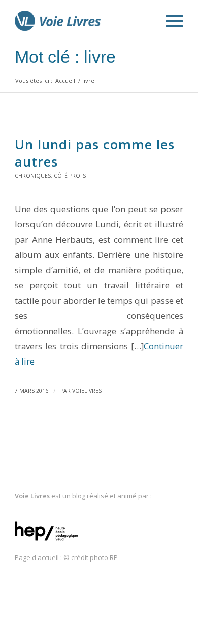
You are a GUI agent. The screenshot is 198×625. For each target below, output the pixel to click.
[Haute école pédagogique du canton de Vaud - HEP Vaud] (46, 541)
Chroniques (33, 175)
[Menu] (169, 21)
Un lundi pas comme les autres (95, 153)
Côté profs (70, 175)
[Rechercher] (145, 21)
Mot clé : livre (65, 57)
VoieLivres (87, 390)
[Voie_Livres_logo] (82, 21)
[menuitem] (145, 21)
